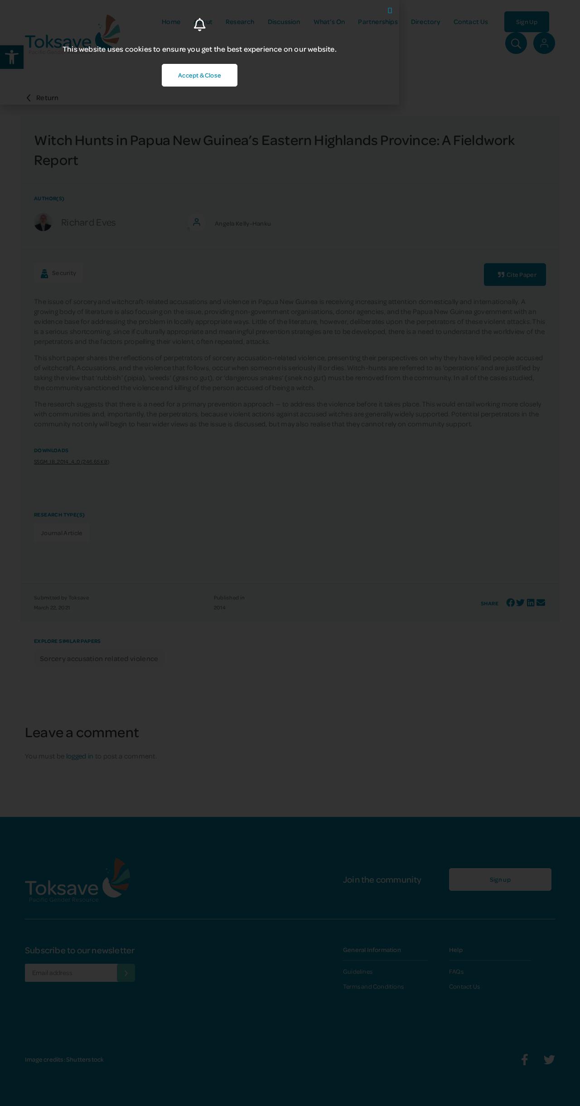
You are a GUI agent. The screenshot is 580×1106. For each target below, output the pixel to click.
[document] (290, 553)
